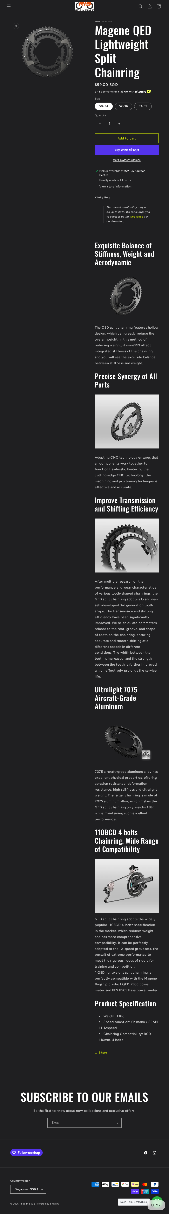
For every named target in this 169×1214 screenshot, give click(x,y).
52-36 (123, 106)
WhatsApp (137, 216)
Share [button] (103, 1052)
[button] (8, 6)
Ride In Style (27, 1203)
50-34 (103, 106)
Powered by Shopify (47, 1203)
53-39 (142, 106)
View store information (115, 186)
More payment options (127, 159)
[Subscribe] (116, 1123)
